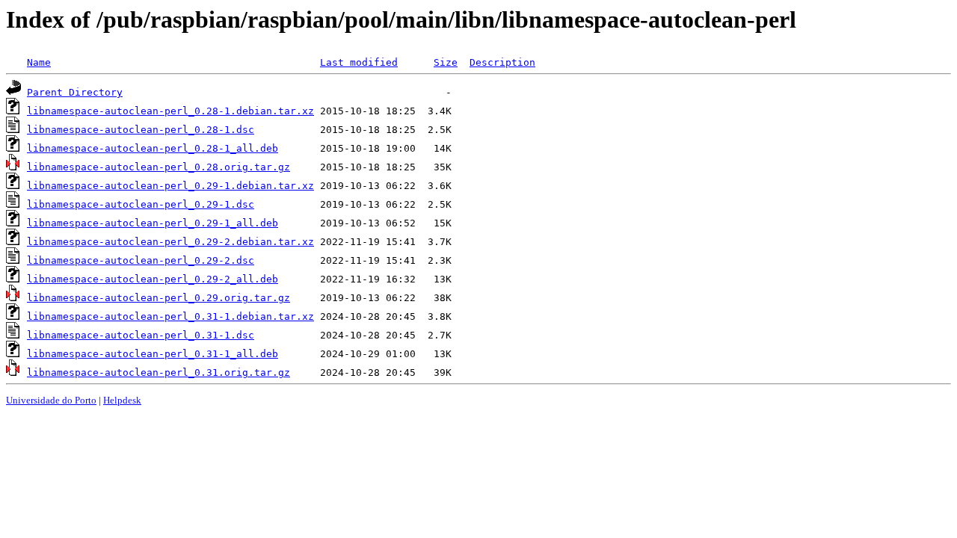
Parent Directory (75, 92)
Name (39, 62)
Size (446, 62)
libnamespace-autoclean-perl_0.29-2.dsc (140, 260)
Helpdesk (122, 400)
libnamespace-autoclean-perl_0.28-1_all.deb (152, 148)
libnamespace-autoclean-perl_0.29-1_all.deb (152, 223)
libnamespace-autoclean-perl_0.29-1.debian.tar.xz (170, 185)
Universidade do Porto (51, 400)
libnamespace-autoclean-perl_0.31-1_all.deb (152, 353)
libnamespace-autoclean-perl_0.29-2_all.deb (152, 279)
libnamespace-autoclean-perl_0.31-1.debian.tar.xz (170, 316)
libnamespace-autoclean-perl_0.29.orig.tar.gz (158, 297)
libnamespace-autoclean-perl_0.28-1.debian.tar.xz (170, 111)
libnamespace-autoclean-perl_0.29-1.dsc (140, 204)
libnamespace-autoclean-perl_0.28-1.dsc (140, 129)
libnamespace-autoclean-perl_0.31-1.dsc (140, 335)
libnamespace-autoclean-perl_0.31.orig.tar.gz (158, 372)
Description (502, 62)
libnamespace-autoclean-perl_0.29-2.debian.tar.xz (170, 241)
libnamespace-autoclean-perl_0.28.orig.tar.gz (158, 167)
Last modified (359, 62)
